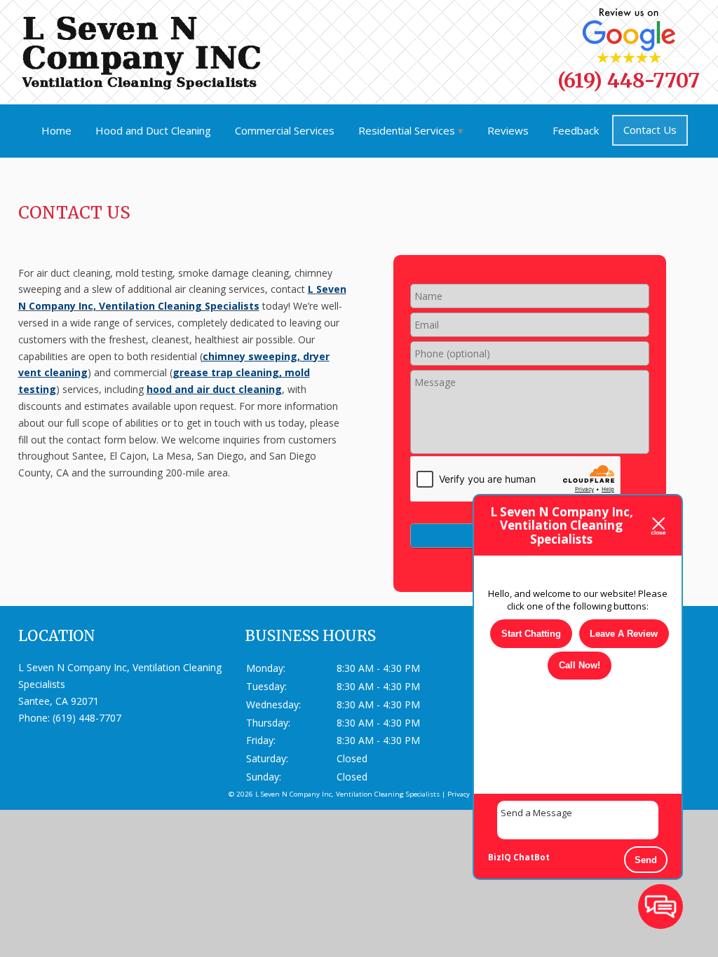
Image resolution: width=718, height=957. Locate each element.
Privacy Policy (468, 794)
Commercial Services (284, 130)
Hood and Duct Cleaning (153, 130)
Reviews (508, 130)
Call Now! (579, 665)
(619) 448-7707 (628, 80)
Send (646, 860)
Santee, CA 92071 (58, 701)
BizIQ (499, 857)
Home (56, 130)
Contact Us (650, 130)
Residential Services (406, 130)
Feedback (576, 130)
